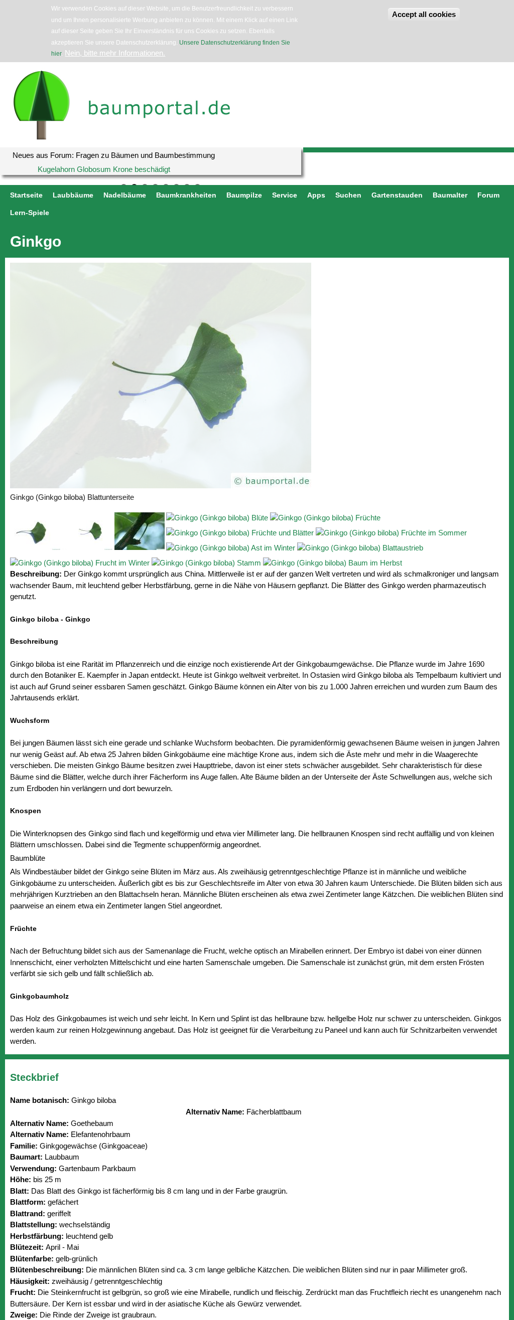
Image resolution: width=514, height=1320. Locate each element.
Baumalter (450, 195)
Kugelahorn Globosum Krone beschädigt (104, 169)
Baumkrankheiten (186, 195)
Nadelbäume (124, 195)
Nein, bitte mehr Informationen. (115, 53)
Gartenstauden (397, 195)
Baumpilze (244, 195)
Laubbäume (73, 195)
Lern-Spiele (29, 213)
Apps (316, 195)
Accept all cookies (424, 14)
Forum (488, 195)
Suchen (348, 195)
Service (284, 195)
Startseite (26, 195)
